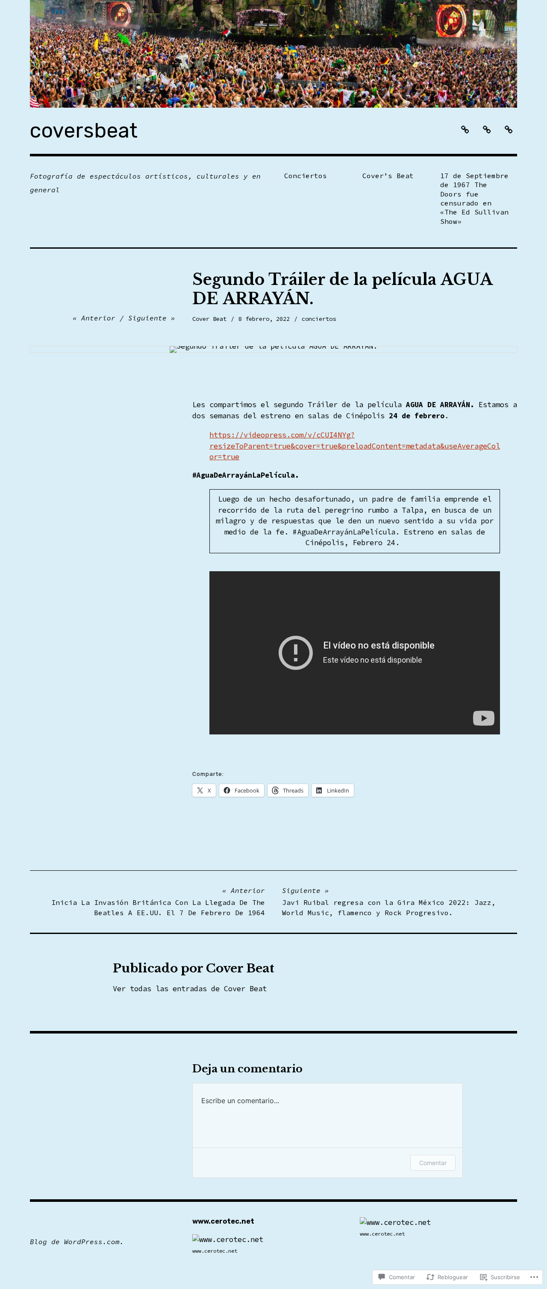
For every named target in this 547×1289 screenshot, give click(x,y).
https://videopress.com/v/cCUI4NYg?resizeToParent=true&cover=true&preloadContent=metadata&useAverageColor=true (354, 445)
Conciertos (305, 175)
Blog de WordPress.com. (77, 1241)
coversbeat (84, 130)
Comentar (433, 1162)
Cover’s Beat (388, 175)
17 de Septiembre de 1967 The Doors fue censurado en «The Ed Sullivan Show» (474, 198)
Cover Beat (209, 319)
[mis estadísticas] (227, 1239)
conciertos (319, 319)
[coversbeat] (273, 54)
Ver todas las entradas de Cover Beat (190, 988)
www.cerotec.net (214, 1251)
